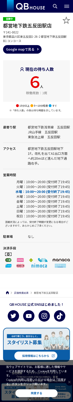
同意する (36, 393)
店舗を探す (55, 6)
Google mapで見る (20, 49)
